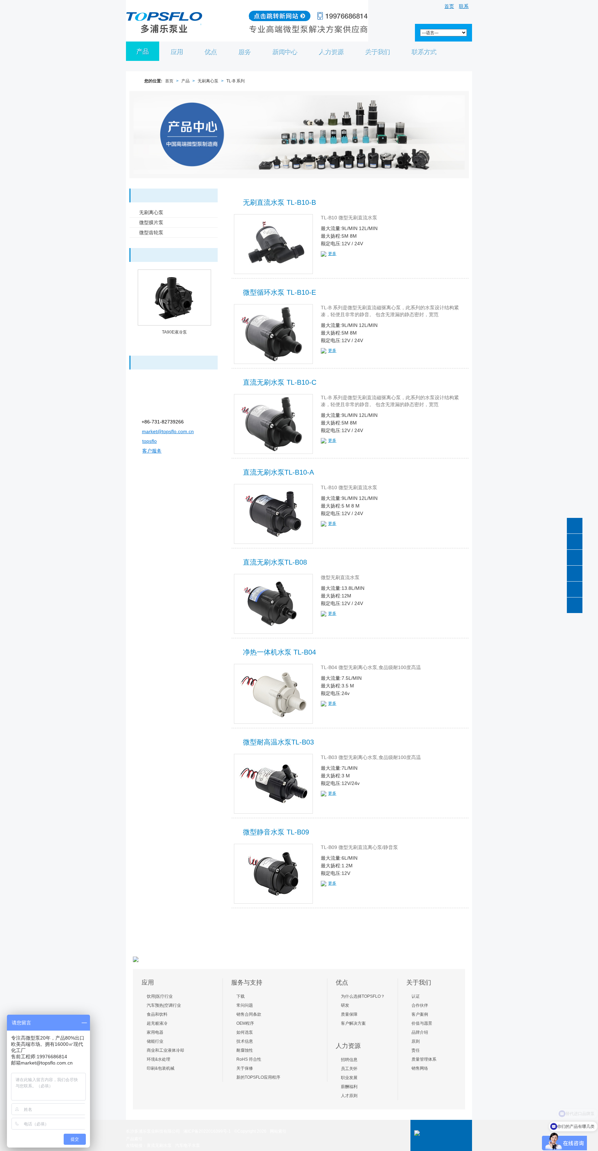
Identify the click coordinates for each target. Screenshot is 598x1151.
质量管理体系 (423, 1059)
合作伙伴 (419, 1005)
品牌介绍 (419, 1032)
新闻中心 (284, 51)
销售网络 (419, 1068)
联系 (464, 6)
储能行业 (155, 1041)
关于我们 (418, 982)
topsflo (149, 441)
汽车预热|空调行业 (164, 1005)
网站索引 (278, 1131)
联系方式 (423, 51)
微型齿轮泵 (151, 232)
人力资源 (330, 51)
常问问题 (244, 1005)
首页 (449, 6)
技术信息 (244, 1041)
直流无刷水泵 (159, 1145)
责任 (415, 1050)
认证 (415, 996)
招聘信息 (349, 1059)
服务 (244, 51)
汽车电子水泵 (187, 1145)
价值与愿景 (421, 1023)
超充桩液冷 (157, 1023)
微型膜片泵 (151, 222)
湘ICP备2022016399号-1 (207, 1131)
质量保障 (349, 1014)
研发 (345, 1005)
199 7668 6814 (574, 541)
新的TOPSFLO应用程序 (258, 1077)
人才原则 (349, 1095)
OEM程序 (245, 1023)
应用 (176, 51)
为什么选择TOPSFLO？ (363, 996)
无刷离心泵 (208, 81)
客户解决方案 (353, 1023)
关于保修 (244, 1068)
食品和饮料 (157, 1014)
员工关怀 (349, 1068)
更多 (332, 253)
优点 (210, 51)
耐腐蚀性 (244, 1050)
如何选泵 (244, 1032)
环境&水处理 (158, 1059)
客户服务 (152, 451)
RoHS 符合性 (248, 1059)
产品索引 (134, 1138)
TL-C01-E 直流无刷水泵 (174, 332)
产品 (142, 51)
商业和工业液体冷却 (165, 1050)
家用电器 (155, 1032)
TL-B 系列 (235, 81)
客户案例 (419, 1014)
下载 (240, 996)
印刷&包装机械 (160, 1068)
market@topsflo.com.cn (168, 431)
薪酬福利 (349, 1086)
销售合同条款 (248, 1014)
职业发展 (349, 1077)
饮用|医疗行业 (160, 996)
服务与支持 (246, 982)
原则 (415, 1041)
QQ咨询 (574, 605)
